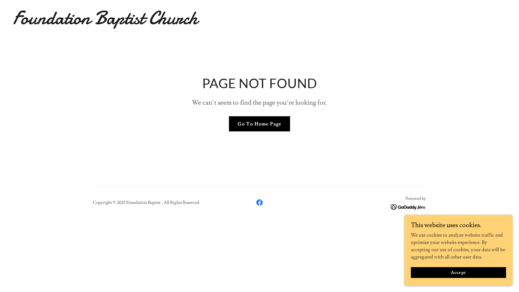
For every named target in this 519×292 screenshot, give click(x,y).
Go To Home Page (259, 124)
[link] (259, 22)
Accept (458, 272)
